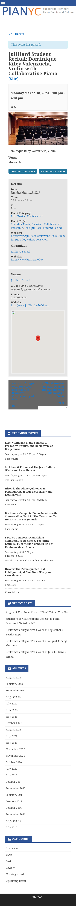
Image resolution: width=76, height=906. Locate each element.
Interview (12, 848)
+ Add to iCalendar (53, 171)
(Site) (13, 79)
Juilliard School (20, 251)
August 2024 (13, 729)
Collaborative (52, 224)
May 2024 (11, 742)
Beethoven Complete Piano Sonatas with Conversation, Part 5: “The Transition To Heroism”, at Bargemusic (31, 516)
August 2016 (13, 820)
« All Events (16, 34)
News (9, 854)
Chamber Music (20, 224)
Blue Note (10, 504)
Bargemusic (11, 458)
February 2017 (15, 794)
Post (8, 861)
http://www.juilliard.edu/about (30, 305)
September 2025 (15, 690)
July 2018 (11, 775)
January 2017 (14, 801)
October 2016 (14, 807)
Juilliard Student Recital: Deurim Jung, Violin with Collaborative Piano (53, 390)
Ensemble (17, 227)
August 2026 (13, 677)
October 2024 (14, 723)
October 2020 (14, 762)
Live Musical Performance (27, 216)
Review (10, 867)
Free (27, 227)
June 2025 (12, 710)
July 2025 (11, 703)
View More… (13, 592)
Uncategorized (15, 874)
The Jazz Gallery (14, 480)
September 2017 (15, 788)
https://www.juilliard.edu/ (27, 259)
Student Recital (52, 227)
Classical (37, 224)
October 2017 (14, 781)
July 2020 (11, 768)
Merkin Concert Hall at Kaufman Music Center (30, 560)
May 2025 (11, 716)
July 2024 (11, 736)
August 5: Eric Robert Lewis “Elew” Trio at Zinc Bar (37, 612)
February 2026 (15, 684)
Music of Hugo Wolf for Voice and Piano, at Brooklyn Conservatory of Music (23, 391)
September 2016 (15, 814)
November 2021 (15, 755)
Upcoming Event (16, 880)
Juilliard (36, 227)
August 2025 (13, 697)
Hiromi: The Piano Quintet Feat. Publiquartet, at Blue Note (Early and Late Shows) (28, 491)
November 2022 (15, 749)
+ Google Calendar (22, 171)
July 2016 (11, 827)
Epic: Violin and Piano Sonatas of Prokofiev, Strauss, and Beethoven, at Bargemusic (29, 446)
